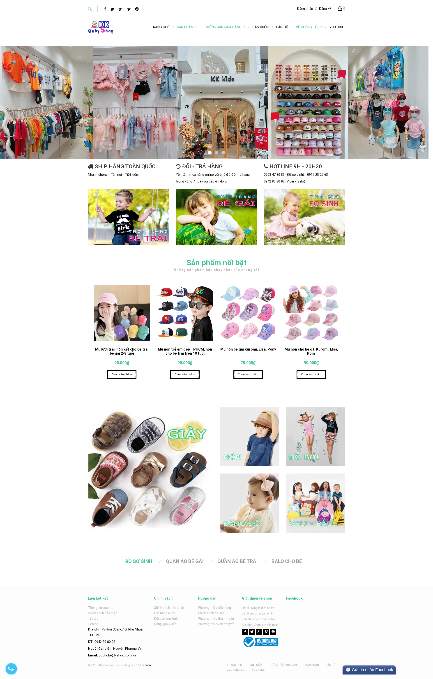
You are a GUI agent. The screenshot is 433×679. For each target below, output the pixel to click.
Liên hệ (93, 624)
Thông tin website (101, 608)
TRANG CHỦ (234, 665)
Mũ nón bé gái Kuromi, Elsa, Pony (248, 349)
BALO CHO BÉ (287, 561)
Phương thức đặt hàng (214, 608)
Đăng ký (325, 9)
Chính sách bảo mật (102, 613)
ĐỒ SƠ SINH (138, 561)
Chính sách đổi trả (211, 613)
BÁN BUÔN (312, 665)
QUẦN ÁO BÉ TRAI (237, 561)
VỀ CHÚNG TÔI (307, 27)
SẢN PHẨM (185, 27)
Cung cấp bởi (131, 665)
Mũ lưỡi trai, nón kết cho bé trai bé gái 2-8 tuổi (121, 351)
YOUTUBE (258, 669)
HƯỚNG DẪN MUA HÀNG (223, 27)
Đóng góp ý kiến (165, 624)
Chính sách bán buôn (169, 608)
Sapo (148, 665)
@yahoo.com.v (123, 655)
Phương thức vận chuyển (216, 624)
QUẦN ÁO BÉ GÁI (185, 561)
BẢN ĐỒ (331, 665)
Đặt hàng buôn (164, 613)
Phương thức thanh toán (216, 618)
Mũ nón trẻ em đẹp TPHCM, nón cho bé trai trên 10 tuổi (185, 351)
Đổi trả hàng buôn (167, 618)
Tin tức (93, 618)
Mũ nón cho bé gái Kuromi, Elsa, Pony (311, 351)
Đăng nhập (305, 9)
